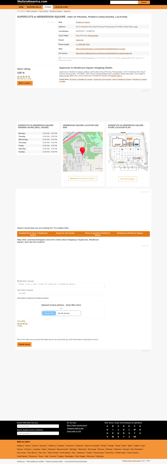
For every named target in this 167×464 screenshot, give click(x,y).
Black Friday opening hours (77, 425)
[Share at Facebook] (138, 16)
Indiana (136, 446)
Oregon (89, 453)
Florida (103, 446)
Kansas (20, 449)
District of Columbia (92, 446)
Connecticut (69, 446)
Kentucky (27, 449)
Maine (44, 449)
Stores (48, 7)
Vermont (53, 456)
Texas (41, 456)
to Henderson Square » (82, 178)
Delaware (79, 446)
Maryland (51, 449)
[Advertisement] (36, 39)
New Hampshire (137, 449)
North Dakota (65, 453)
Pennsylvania (99, 453)
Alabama (20, 446)
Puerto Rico (109, 453)
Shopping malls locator (75, 428)
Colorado (60, 446)
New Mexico (32, 453)
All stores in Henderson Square (80, 79)
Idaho (124, 446)
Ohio (73, 453)
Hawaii (117, 446)
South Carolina (132, 453)
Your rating (21, 321)
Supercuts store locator (102, 79)
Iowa (143, 446)
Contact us (21, 461)
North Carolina (53, 453)
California (51, 446)
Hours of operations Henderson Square (97, 234)
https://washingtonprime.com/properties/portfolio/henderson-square (100, 49)
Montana (109, 449)
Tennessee (33, 456)
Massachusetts (62, 449)
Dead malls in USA (74, 431)
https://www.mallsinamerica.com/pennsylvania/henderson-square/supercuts (104, 53)
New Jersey (21, 453)
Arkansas (43, 446)
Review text (25, 281)
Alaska (27, 446)
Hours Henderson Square (121, 79)
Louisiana (36, 449)
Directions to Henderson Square (130, 233)
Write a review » (25, 83)
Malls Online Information (132, 461)
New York (42, 453)
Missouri (101, 449)
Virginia (60, 456)
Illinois (130, 446)
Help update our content (35, 461)
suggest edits (126, 58)
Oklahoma (81, 453)
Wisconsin (91, 456)
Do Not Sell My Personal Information (76, 461)
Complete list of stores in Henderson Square (33, 234)
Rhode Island (121, 453)
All (134, 437)
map (135, 27)
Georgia (111, 446)
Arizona (35, 446)
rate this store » (116, 76)
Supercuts (80, 40)
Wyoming (99, 456)
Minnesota (82, 449)
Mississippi (92, 449)
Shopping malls (34, 7)
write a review (64, 76)
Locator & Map (61, 7)
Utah (46, 456)
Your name (25, 290)
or (61, 306)
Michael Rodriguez (88, 58)
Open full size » (127, 179)
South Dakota (22, 456)
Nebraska (117, 449)
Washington (69, 456)
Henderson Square (83, 22)
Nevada (126, 449)
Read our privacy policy (54, 461)
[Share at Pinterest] (148, 16)
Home (21, 7)
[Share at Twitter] (143, 16)
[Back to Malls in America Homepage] (50, 2)
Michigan (73, 449)
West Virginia (80, 456)
